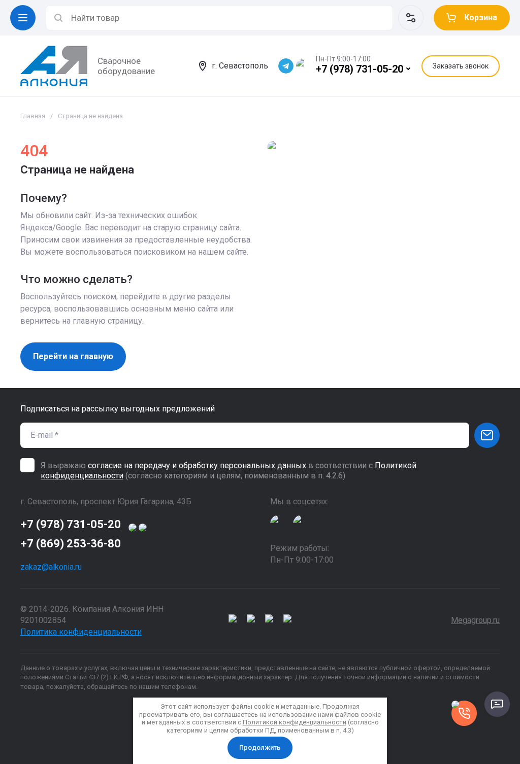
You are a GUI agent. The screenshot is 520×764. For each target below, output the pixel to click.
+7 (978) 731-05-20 (359, 69)
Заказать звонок (461, 66)
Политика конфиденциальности (81, 632)
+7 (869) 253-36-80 (70, 543)
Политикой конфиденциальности (294, 722)
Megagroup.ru (475, 620)
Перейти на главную (73, 356)
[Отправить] (487, 435)
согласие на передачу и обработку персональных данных (197, 465)
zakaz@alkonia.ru (51, 567)
